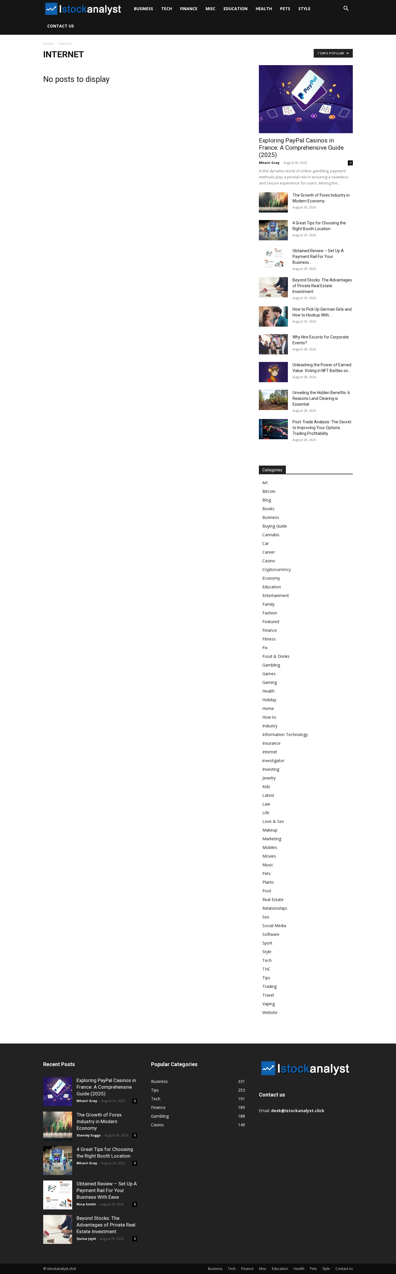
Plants (268, 882)
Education (236, 8)
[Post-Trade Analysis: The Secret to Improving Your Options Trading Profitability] (273, 429)
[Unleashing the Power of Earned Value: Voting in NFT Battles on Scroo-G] (273, 372)
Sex (265, 917)
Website (269, 1012)
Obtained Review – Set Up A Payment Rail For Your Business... (318, 256)
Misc (210, 8)
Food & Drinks (276, 656)
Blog (266, 500)
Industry (269, 725)
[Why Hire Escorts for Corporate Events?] (273, 344)
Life (265, 812)
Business (143, 8)
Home (48, 43)
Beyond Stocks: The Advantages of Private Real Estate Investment (322, 286)
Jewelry (269, 778)
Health (264, 8)
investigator (273, 760)
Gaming (269, 682)
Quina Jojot (86, 1238)
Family (268, 604)
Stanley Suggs (89, 1135)
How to (269, 717)
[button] (346, 9)
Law (266, 804)
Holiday (269, 699)
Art (265, 482)
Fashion (269, 613)
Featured (270, 621)
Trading (269, 986)
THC (266, 969)
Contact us (60, 26)
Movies (269, 856)
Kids (266, 786)
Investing (270, 769)
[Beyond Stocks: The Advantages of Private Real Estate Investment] (273, 287)
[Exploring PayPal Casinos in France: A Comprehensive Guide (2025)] (306, 99)
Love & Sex (273, 821)
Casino (268, 560)
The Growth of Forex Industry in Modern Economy (99, 1121)
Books (268, 508)
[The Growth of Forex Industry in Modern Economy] (273, 202)
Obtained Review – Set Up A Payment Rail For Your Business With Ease (107, 1190)
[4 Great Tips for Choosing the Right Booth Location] (273, 230)
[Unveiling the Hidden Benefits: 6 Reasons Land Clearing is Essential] (273, 400)
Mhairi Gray (269, 162)
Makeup (269, 830)
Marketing (271, 838)
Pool (266, 891)
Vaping (268, 1003)
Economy (271, 578)
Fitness (269, 639)
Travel (268, 995)
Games (269, 673)
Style (304, 8)
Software (270, 934)
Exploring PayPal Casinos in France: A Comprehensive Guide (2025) (301, 147)
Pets (285, 8)
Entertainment (275, 595)
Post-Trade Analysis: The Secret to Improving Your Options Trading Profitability (322, 428)
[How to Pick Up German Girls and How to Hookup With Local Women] (273, 316)
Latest (268, 795)
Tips (266, 977)
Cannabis (270, 534)
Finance (188, 8)
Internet (269, 752)
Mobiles (269, 847)
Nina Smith (86, 1204)
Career (268, 552)
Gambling (271, 665)
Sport (267, 943)
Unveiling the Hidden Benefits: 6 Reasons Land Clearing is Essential (321, 398)
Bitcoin (268, 491)
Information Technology (285, 734)
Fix (265, 647)
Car (265, 543)
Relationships (274, 908)
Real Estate (273, 899)
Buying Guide (274, 526)
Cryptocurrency (276, 569)
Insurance (271, 743)
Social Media (274, 925)
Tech (166, 8)
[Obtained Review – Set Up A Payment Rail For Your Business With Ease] (273, 258)
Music (267, 864)
